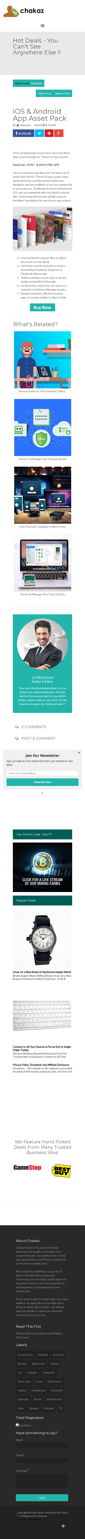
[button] (42, 755)
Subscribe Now (42, 782)
